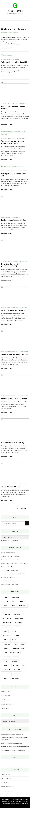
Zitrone (5, 678)
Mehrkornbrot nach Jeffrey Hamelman (18, 746)
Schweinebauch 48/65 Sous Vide (14, 62)
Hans (2, 734)
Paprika (5, 639)
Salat (5, 652)
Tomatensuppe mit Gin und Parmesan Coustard (12, 142)
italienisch (7, 622)
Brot (13, 601)
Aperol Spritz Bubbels (10, 486)
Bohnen (5, 601)
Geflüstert (5, 695)
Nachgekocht (15, 26)
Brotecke (4, 691)
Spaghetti (14, 661)
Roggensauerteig (18, 648)
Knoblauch (7, 627)
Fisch (13, 610)
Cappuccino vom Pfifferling (12, 442)
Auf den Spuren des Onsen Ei (13, 310)
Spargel (16, 665)
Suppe (24, 665)
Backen (5, 597)
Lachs (5, 631)
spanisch (6, 665)
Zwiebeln (15, 678)
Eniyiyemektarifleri (7, 737)
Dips (13, 605)
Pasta (14, 639)
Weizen (16, 674)
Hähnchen (19, 618)
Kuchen (17, 627)
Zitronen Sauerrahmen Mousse (15, 734)
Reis (22, 644)
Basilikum (15, 597)
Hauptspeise (7, 618)
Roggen (5, 648)
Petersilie (6, 644)
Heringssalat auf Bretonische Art (13, 174)
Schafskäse (14, 652)
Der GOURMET (15, 11)
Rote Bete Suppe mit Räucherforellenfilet (9, 265)
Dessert (5, 605)
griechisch (17, 614)
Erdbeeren (22, 605)
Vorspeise (6, 674)
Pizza (16, 644)
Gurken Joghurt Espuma (13, 28)
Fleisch (21, 610)
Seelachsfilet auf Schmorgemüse (14, 354)
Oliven (16, 635)
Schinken (6, 657)
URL (2, 743)
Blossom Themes (7, 803)
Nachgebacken (6, 704)
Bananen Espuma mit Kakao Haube (13, 107)
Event (5, 610)
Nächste (23, 508)
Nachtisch (7, 635)
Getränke (23, 484)
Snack (5, 661)
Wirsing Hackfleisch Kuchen (13, 743)
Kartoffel (18, 622)
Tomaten (17, 669)
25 (17, 508)
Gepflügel (6, 614)
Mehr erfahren (6, 48)
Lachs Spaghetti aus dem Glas (13, 220)
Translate (15, 540)
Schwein (16, 657)
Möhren (13, 631)
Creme (21, 601)
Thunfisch (6, 669)
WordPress (24, 803)
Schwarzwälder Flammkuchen (14, 398)
